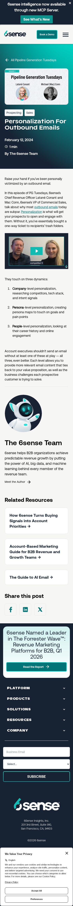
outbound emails (46, 207)
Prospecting (13, 112)
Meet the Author (15, 481)
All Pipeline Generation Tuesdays (33, 60)
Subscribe (36, 776)
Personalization (31, 212)
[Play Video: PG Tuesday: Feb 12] (36, 251)
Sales (29, 112)
